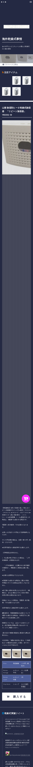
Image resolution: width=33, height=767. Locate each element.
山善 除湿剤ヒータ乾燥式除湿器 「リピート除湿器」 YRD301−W (16, 111)
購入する (18, 696)
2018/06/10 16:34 (19, 734)
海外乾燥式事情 (12, 39)
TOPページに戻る (11, 64)
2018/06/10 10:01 (25, 755)
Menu (30, 2)
